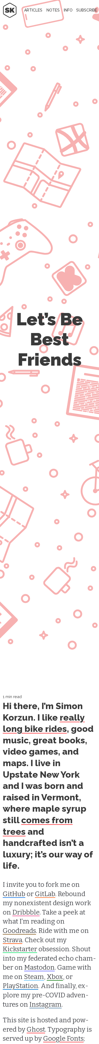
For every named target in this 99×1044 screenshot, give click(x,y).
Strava (12, 940)
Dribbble (26, 912)
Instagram (45, 1004)
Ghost (36, 1029)
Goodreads (19, 931)
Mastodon (39, 967)
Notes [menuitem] (53, 10)
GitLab (45, 894)
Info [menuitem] (68, 10)
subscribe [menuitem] (86, 10)
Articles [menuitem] (33, 10)
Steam (34, 977)
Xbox (55, 977)
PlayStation (20, 986)
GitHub (14, 894)
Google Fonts (63, 1038)
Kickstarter (20, 949)
